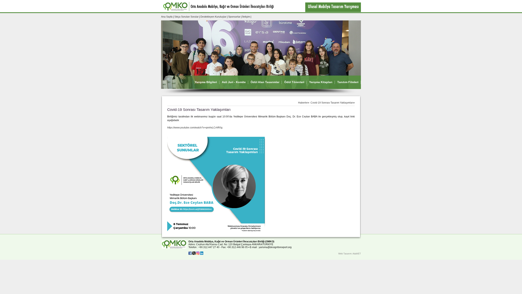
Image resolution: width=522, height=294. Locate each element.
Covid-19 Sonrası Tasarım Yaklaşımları (332, 102)
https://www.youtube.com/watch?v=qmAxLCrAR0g (194, 127)
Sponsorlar (234, 16)
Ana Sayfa (167, 16)
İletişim (246, 16)
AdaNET (357, 253)
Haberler (303, 102)
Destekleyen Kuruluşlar (213, 16)
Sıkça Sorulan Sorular (186, 16)
